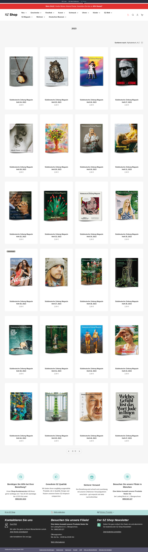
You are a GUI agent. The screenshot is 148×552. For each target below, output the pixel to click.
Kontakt (75, 550)
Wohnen (39, 17)
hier (29, 537)
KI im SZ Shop (10, 512)
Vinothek (48, 13)
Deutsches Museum (56, 17)
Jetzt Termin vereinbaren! (19, 532)
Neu (23, 13)
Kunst (60, 13)
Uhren (84, 13)
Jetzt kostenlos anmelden (112, 532)
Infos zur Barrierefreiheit (90, 550)
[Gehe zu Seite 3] (79, 451)
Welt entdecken (59, 512)
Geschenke (35, 13)
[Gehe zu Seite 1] (68, 451)
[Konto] (137, 15)
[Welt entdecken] (52, 512)
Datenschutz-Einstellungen (46, 550)
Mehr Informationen (58, 542)
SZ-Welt (107, 13)
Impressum (68, 550)
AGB (80, 550)
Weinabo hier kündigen (105, 550)
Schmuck (72, 13)
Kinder (95, 13)
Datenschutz (59, 550)
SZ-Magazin (25, 17)
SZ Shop (83, 1)
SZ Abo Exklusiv (74, 1)
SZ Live (64, 1)
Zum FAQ (13, 524)
